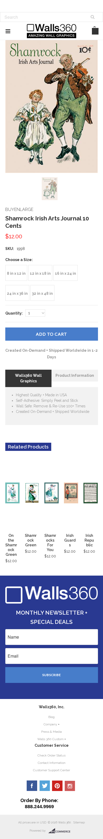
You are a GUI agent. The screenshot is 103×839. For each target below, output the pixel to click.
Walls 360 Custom (50, 739)
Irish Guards (70, 540)
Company (50, 724)
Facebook (32, 785)
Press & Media (51, 732)
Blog (51, 717)
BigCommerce (60, 831)
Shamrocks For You (50, 542)
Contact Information (51, 763)
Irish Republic (89, 540)
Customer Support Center (51, 770)
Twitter (44, 785)
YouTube (70, 785)
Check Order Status (51, 755)
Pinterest (57, 785)
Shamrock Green (30, 540)
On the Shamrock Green (11, 545)
